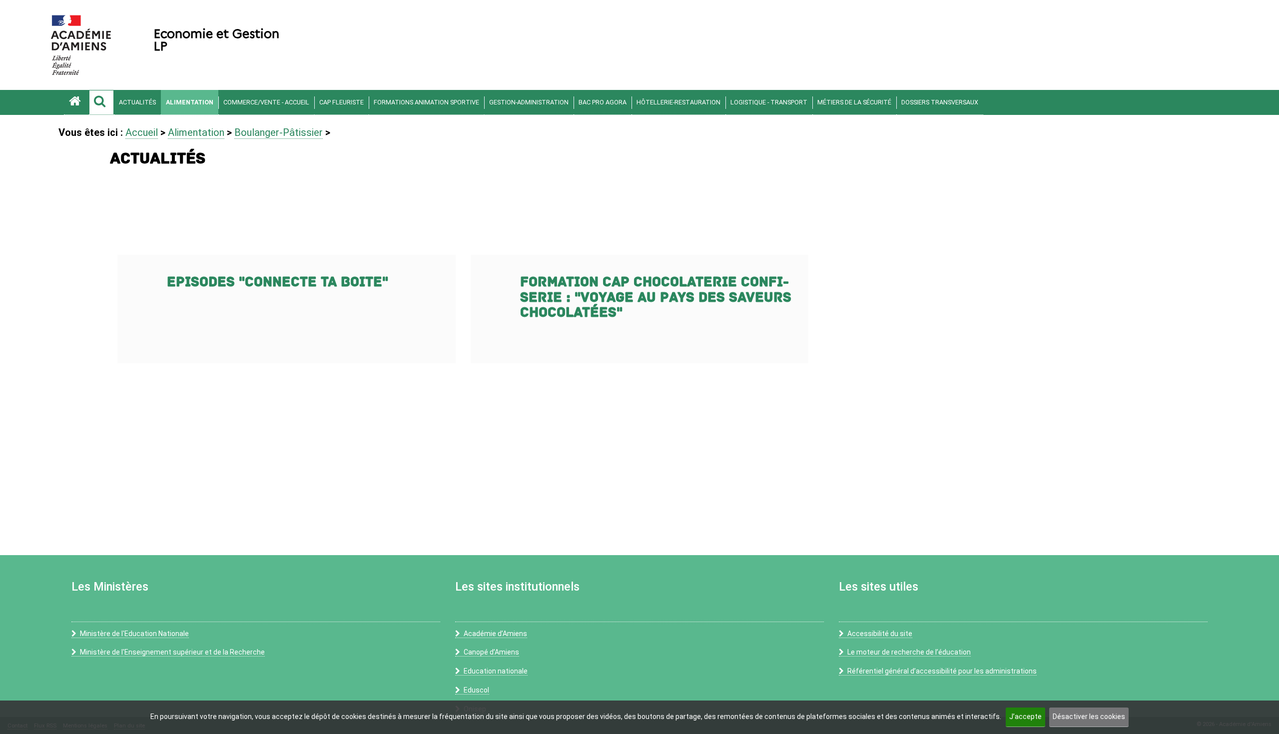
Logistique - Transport (768, 102)
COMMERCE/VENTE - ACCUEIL (266, 102)
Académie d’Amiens (495, 634)
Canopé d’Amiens (491, 652)
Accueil (141, 132)
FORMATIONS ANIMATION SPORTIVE (426, 102)
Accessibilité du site (879, 634)
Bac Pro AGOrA (603, 102)
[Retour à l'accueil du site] (76, 102)
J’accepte (1025, 717)
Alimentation (189, 102)
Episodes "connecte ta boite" (277, 282)
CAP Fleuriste (341, 102)
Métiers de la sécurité (854, 102)
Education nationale (496, 671)
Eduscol (476, 690)
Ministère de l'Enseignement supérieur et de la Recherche (172, 652)
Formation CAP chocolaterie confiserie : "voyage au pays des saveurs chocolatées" (655, 297)
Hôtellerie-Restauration (678, 102)
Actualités (137, 102)
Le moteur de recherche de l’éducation (909, 652)
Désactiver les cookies (1089, 717)
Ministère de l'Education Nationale (134, 634)
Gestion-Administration (529, 102)
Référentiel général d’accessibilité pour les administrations (942, 671)
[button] (101, 102)
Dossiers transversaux (939, 102)
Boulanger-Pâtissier (278, 132)
